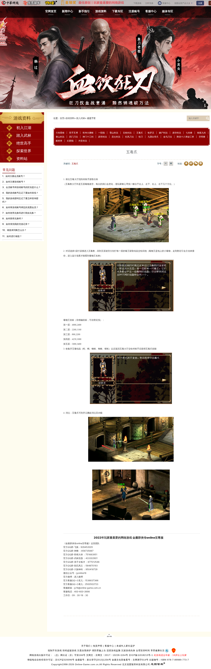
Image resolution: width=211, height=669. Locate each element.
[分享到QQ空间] (185, 163)
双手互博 (73, 132)
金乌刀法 (167, 136)
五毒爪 (139, 132)
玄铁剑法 (127, 132)
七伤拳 (189, 132)
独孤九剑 (201, 132)
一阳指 (101, 132)
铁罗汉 (151, 132)
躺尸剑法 (163, 132)
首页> (63, 118)
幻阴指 (70, 140)
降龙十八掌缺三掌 (185, 136)
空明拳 (202, 136)
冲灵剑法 (82, 140)
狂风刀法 (129, 136)
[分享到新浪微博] (190, 163)
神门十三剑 (88, 136)
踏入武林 (80, 118)
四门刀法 (73, 136)
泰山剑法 (60, 136)
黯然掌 (59, 140)
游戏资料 (70, 118)
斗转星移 (60, 132)
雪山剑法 (114, 132)
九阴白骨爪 (153, 136)
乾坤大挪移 (88, 132)
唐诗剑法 (176, 132)
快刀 (141, 136)
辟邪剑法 (102, 136)
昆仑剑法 (116, 136)
